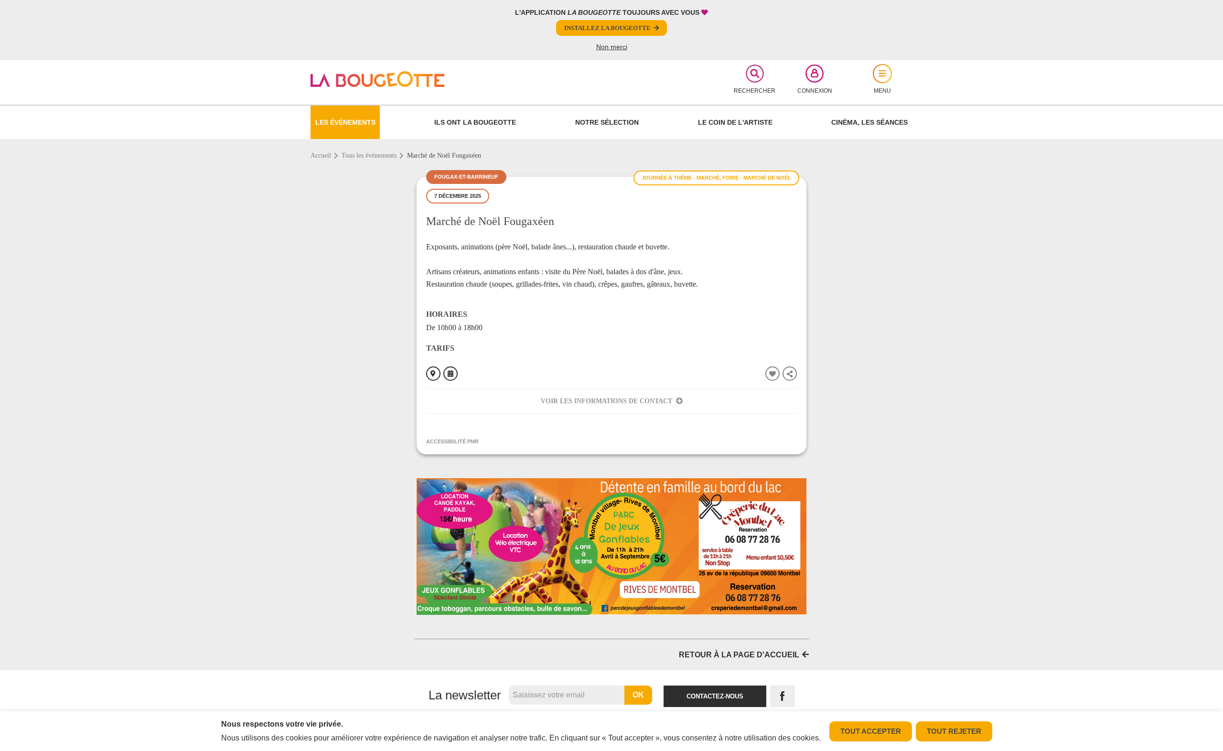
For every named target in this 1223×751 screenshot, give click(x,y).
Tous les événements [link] (369, 155)
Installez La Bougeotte (607, 28)
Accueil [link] (321, 155)
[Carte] (433, 373)
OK (638, 695)
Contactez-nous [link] (715, 696)
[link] (409, 79)
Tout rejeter (954, 731)
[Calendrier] (450, 373)
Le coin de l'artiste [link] (735, 122)
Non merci (611, 46)
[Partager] (790, 373)
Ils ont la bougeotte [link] (475, 122)
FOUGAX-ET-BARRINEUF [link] (466, 177)
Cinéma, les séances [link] (869, 122)
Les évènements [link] (345, 122)
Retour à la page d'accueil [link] (739, 655)
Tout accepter (870, 731)
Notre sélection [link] (607, 122)
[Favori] (772, 373)
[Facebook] (782, 696)
